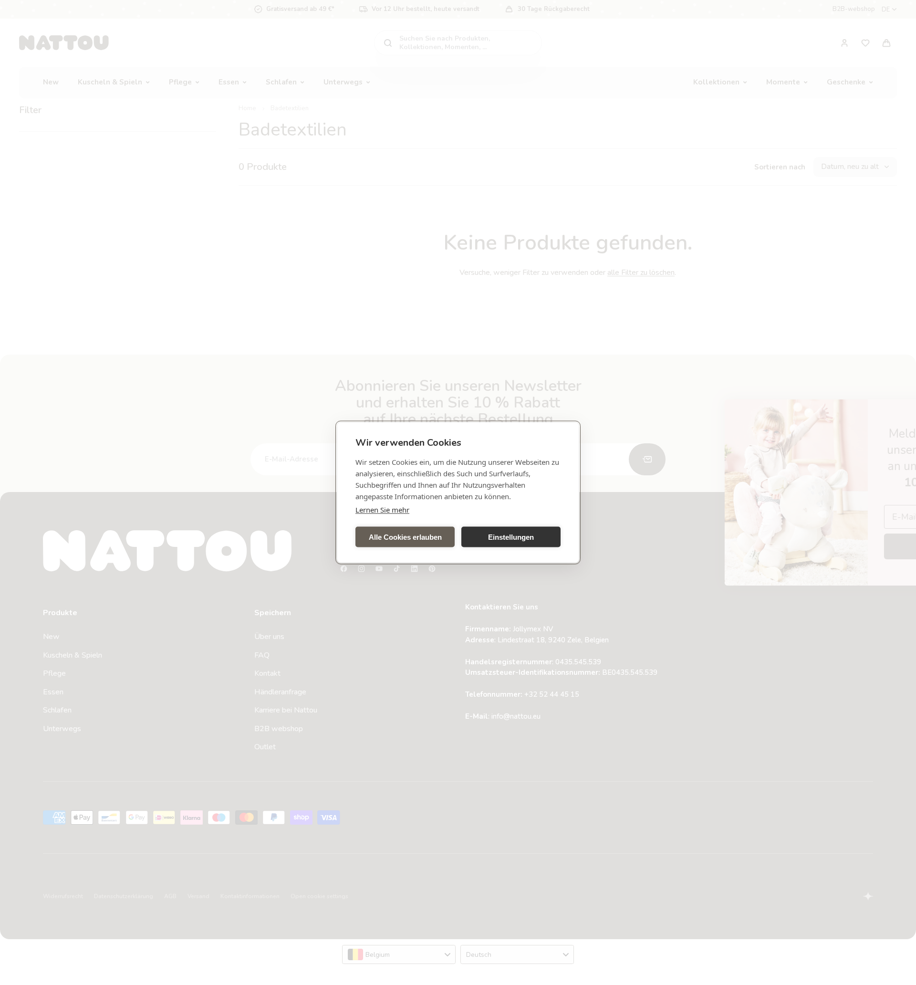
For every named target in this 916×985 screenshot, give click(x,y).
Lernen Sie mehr (382, 509)
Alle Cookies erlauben (405, 537)
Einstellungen (511, 537)
